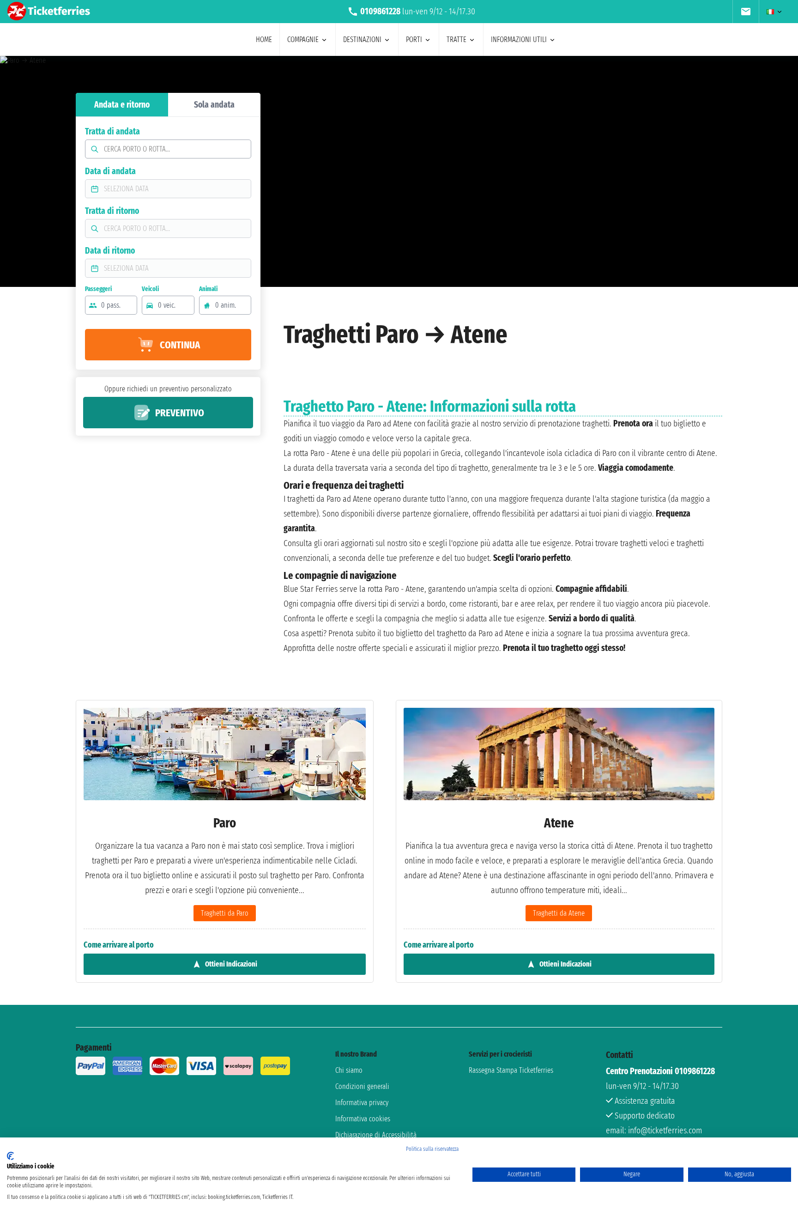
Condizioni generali (362, 1086)
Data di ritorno (110, 250)
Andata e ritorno (122, 104)
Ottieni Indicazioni (231, 964)
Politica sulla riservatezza (432, 1149)
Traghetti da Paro (224, 913)
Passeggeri (98, 289)
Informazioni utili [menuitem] (519, 39)
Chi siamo (349, 1070)
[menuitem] (745, 11)
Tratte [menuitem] (456, 39)
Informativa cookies (362, 1118)
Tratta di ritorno (112, 211)
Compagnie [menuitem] (303, 39)
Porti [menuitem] (414, 39)
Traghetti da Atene (559, 913)
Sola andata (214, 104)
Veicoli (150, 289)
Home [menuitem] (264, 39)
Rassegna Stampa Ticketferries (511, 1070)
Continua (180, 345)
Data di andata (110, 171)
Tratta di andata (112, 131)
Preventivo (179, 413)
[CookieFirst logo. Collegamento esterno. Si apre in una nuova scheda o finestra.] (10, 1156)
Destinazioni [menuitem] (362, 39)
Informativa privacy (361, 1102)
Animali (208, 289)
